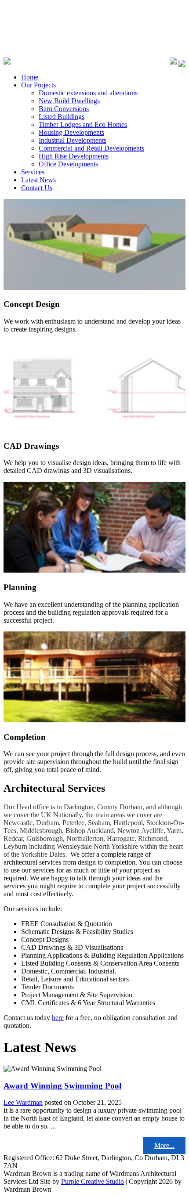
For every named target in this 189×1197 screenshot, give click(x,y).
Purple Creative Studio (92, 1181)
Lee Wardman (23, 1102)
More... (164, 1145)
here (58, 1017)
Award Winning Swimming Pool (62, 1085)
